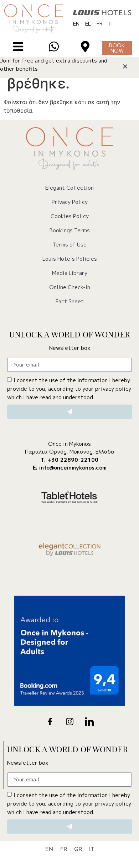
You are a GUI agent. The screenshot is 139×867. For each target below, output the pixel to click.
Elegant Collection (69, 187)
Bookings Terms (70, 230)
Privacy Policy (70, 202)
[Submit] (69, 412)
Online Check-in (69, 287)
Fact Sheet (70, 301)
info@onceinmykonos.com (73, 467)
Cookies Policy (70, 216)
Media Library (69, 273)
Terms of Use (69, 244)
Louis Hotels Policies (69, 258)
